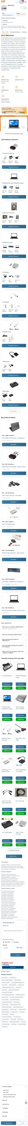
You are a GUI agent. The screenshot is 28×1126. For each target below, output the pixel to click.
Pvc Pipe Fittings (6, 1024)
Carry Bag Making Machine (17, 982)
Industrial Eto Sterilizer (7, 992)
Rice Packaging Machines (8, 994)
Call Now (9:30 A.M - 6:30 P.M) (10, 112)
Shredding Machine (20, 994)
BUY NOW (13, 444)
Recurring (16, 942)
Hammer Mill (5, 997)
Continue (18, 954)
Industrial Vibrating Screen (8, 987)
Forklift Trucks (12, 977)
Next (23, 127)
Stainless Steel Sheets (15, 1004)
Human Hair (4, 977)
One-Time (7, 942)
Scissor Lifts (21, 984)
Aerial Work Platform (15, 999)
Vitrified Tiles (5, 1021)
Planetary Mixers (6, 1011)
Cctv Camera (5, 1014)
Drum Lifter (4, 984)
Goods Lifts (20, 1019)
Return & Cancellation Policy (9, 1094)
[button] (24, 8)
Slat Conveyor (13, 1009)
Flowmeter (4, 989)
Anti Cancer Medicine (7, 1016)
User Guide (5, 1092)
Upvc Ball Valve (22, 1024)
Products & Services (15, 32)
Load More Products (14, 850)
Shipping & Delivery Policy (9, 1096)
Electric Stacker (12, 984)
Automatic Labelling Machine (16, 997)
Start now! (12, 967)
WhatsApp (22, 112)
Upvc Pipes (14, 1024)
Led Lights (22, 1011)
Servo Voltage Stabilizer (7, 980)
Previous (4, 127)
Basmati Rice (18, 980)
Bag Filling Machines (18, 1007)
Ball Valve (12, 1014)
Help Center (6, 1090)
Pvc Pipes (23, 1021)
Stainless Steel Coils (14, 1021)
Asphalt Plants (5, 1009)
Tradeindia (3, 971)
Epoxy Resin (17, 1002)
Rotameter (18, 987)
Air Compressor (17, 1016)
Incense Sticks (5, 1019)
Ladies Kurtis (15, 1011)
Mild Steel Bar (5, 1004)
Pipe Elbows (5, 1026)
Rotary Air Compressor (14, 989)
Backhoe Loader (5, 982)
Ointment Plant (22, 1009)
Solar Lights (13, 1019)
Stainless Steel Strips (7, 1007)
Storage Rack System (7, 1002)
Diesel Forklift (5, 999)
